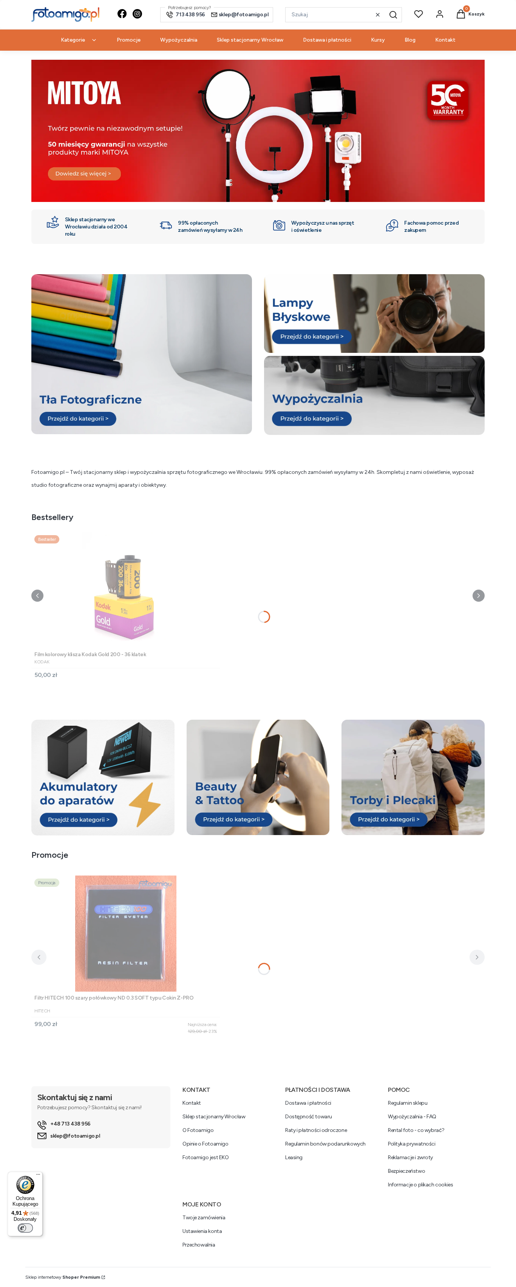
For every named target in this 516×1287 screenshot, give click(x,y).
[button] (393, 14)
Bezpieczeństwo (406, 1171)
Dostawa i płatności (308, 1103)
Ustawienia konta (202, 1231)
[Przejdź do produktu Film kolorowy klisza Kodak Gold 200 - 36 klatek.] (125, 590)
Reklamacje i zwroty (410, 1157)
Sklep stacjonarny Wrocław (214, 1116)
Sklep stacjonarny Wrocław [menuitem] (250, 40)
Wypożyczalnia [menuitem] (178, 40)
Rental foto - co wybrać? (416, 1130)
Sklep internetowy (62, 1277)
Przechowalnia (198, 1245)
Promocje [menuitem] (129, 40)
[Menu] (38, 1176)
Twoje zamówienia (203, 1217)
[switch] (25, 1228)
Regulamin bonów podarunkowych (325, 1144)
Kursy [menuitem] (378, 40)
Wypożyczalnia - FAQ (412, 1116)
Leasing (294, 1157)
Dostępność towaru (308, 1116)
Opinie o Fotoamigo (205, 1144)
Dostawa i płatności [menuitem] (327, 40)
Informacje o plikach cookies (420, 1184)
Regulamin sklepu (407, 1103)
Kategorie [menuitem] (73, 40)
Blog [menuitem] (410, 40)
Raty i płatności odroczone (316, 1130)
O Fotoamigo (197, 1130)
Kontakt (191, 1103)
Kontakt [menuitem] (445, 40)
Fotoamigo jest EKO (205, 1157)
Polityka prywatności (412, 1144)
